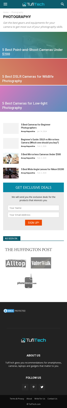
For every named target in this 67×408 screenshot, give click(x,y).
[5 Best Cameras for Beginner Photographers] (11, 128)
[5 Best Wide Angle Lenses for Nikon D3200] (11, 173)
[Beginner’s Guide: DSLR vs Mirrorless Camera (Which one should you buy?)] (11, 143)
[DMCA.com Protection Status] (14, 312)
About (29, 398)
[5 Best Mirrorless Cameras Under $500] (11, 158)
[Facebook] (25, 387)
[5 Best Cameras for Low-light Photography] (33, 106)
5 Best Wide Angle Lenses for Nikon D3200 (42, 169)
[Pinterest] (33, 387)
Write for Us (39, 398)
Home (6, 12)
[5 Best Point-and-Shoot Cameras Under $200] (33, 53)
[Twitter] (42, 387)
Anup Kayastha (28, 131)
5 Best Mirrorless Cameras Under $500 (41, 154)
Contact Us (52, 398)
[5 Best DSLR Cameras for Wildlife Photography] (33, 79)
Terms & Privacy (17, 398)
